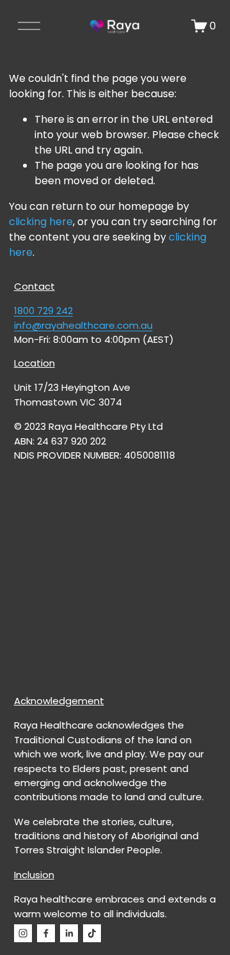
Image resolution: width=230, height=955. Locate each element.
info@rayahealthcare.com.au (83, 325)
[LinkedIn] (69, 933)
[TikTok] (92, 933)
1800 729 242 (43, 310)
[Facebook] (46, 933)
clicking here (41, 221)
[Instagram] (23, 933)
